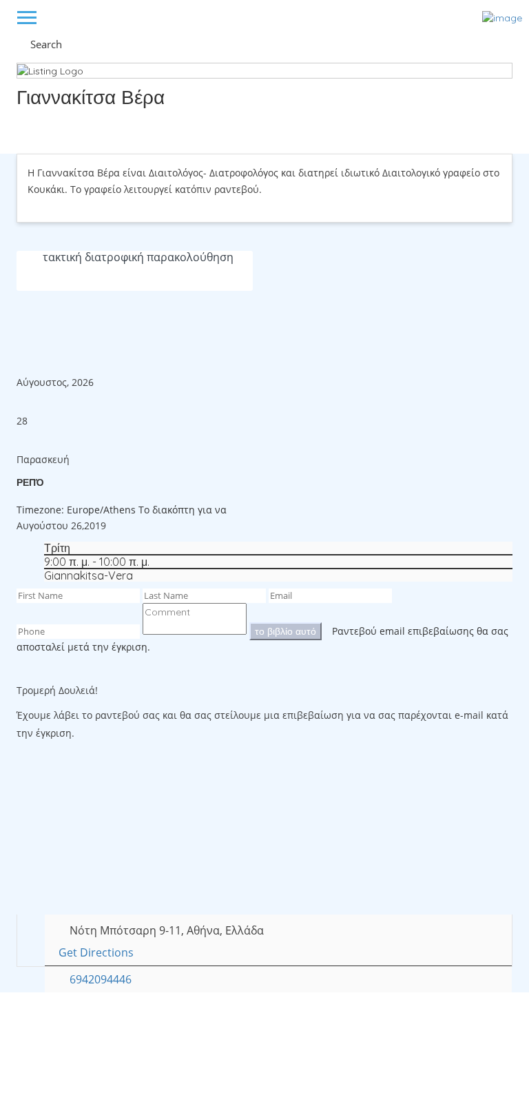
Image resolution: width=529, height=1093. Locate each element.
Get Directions (96, 952)
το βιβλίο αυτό (285, 631)
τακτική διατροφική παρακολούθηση (138, 257)
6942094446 (101, 979)
